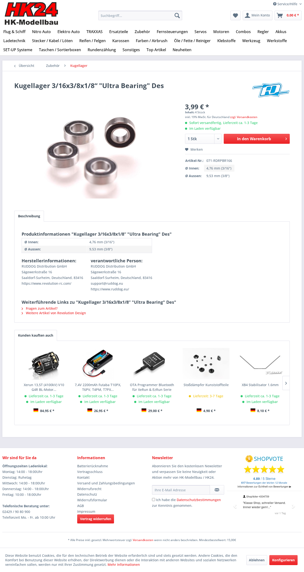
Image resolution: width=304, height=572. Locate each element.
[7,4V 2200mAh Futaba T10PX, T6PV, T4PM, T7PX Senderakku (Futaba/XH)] (98, 363)
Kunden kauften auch (35, 335)
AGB (80, 505)
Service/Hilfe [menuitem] (287, 4)
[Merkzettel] (235, 15)
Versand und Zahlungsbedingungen (106, 483)
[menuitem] (140, 15)
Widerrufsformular (92, 500)
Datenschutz (87, 494)
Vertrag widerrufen (95, 519)
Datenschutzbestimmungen (199, 499)
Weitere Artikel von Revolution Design (55, 313)
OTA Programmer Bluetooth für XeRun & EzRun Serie (152, 387)
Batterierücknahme (92, 466)
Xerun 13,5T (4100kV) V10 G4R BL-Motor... (44, 387)
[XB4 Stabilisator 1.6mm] (260, 363)
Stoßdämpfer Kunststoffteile (206, 385)
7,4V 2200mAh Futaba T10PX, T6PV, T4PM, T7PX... (98, 387)
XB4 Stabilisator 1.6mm (260, 385)
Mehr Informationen (124, 564)
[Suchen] (177, 15)
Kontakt (83, 477)
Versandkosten (143, 540)
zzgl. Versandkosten (243, 117)
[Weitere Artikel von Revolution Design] (271, 90)
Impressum (86, 511)
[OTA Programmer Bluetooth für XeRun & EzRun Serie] (152, 363)
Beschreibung (29, 216)
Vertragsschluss (90, 471)
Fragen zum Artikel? (41, 308)
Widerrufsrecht (89, 489)
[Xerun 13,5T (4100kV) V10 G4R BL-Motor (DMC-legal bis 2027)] (43, 363)
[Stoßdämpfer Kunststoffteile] (206, 363)
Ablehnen (257, 560)
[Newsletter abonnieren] (217, 490)
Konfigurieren (283, 560)
